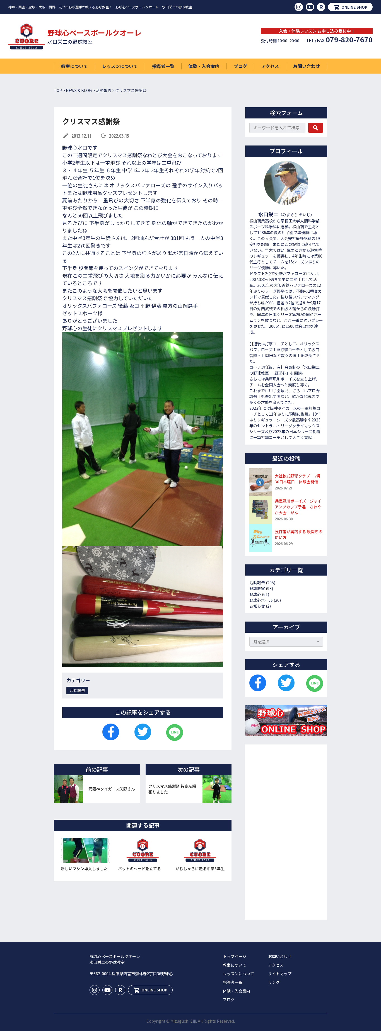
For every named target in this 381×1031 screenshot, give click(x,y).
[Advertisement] (286, 832)
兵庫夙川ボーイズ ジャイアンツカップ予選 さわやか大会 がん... (298, 506)
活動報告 (77, 690)
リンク (274, 982)
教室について (74, 66)
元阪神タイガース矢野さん (111, 789)
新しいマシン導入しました (84, 868)
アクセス (270, 66)
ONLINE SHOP (350, 7)
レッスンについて (120, 66)
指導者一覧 (163, 66)
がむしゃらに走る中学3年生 (200, 868)
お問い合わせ (306, 66)
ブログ (240, 66)
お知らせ (257, 606)
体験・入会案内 (204, 66)
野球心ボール (261, 600)
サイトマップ (279, 973)
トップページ (234, 956)
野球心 (255, 594)
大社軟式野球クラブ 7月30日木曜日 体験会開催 (298, 478)
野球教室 (257, 588)
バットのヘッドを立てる (139, 868)
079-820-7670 (349, 39)
